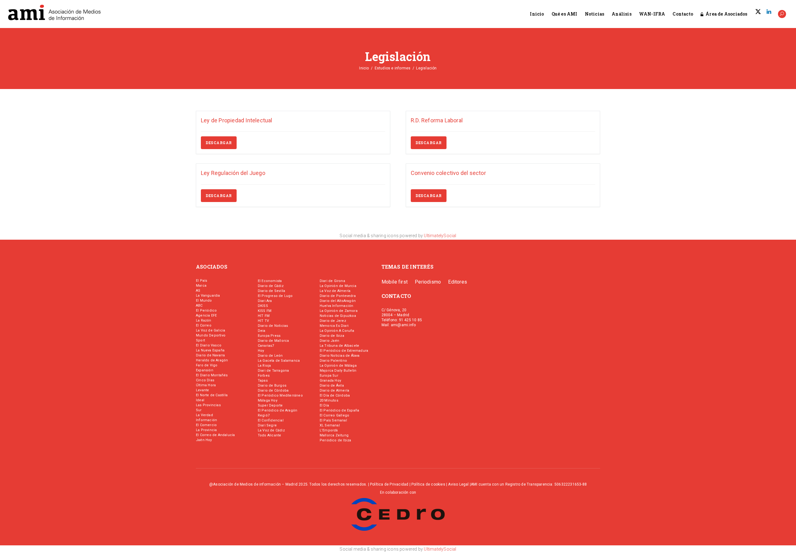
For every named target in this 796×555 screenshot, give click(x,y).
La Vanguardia (208, 296)
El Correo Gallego (334, 415)
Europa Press (269, 336)
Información (206, 420)
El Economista (270, 281)
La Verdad (204, 415)
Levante (202, 390)
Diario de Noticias (273, 326)
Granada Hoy (330, 381)
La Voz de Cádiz (271, 430)
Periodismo (428, 282)
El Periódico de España (339, 410)
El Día (324, 405)
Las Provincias (208, 405)
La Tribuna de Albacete (339, 346)
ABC (199, 305)
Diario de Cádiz (271, 286)
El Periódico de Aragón (277, 410)
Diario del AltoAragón (338, 301)
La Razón (203, 320)
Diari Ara (265, 301)
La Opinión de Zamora (339, 311)
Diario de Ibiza (332, 336)
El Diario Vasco (208, 345)
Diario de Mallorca (273, 341)
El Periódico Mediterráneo (280, 395)
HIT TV (263, 321)
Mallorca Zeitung (334, 435)
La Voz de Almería (335, 291)
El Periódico (206, 310)
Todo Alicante (269, 435)
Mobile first (395, 282)
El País (201, 281)
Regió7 (264, 415)
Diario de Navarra (210, 355)
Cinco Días (205, 380)
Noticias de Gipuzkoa (338, 316)
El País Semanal (333, 420)
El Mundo (204, 301)
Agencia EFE (206, 315)
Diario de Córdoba (273, 390)
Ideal (200, 400)
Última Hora (206, 385)
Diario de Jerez (333, 321)
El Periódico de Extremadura (344, 351)
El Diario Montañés (212, 375)
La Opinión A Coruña (337, 331)
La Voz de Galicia (210, 330)
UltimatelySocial (440, 235)
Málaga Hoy (267, 400)
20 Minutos (329, 400)
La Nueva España (210, 350)
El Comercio (206, 425)
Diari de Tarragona (273, 371)
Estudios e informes (393, 68)
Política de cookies (428, 484)
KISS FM (264, 311)
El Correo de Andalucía (215, 435)
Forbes (264, 376)
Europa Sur (329, 376)
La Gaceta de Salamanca (279, 361)
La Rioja (264, 366)
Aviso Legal (458, 484)
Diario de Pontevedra (338, 296)
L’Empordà (329, 430)
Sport (200, 340)
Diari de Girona (332, 281)
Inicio (364, 68)
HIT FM (264, 316)
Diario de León (270, 356)
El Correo (203, 325)
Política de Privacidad (389, 484)
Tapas (263, 381)
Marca (201, 286)
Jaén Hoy (204, 440)
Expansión (204, 370)
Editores (457, 282)
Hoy (261, 351)
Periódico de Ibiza (335, 440)
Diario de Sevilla (271, 291)
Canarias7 (266, 346)
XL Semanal (330, 425)
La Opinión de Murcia (338, 286)
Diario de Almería (334, 390)
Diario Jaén (329, 341)
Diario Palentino (333, 361)
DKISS (263, 306)
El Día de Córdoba (335, 395)
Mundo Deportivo (210, 335)
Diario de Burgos (272, 385)
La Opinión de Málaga (338, 366)
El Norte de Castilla (212, 395)
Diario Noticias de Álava (340, 356)
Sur (199, 410)
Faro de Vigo (206, 365)
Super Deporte (270, 405)
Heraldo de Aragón (212, 360)
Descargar (219, 142)
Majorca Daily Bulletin (338, 371)
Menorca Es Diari (334, 326)
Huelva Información (337, 306)
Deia (262, 331)
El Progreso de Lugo (275, 296)
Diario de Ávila (332, 385)
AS (198, 291)
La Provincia (206, 430)
